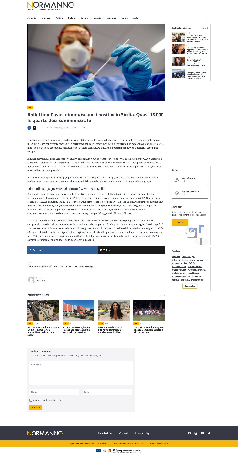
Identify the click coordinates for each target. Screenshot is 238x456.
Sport (124, 17)
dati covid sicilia (71, 266)
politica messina (180, 273)
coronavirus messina (181, 276)
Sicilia (136, 17)
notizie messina (179, 270)
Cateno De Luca (196, 266)
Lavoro (84, 17)
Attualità (31, 17)
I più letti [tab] (204, 28)
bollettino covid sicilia (36, 266)
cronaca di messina (197, 270)
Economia (111, 17)
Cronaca (45, 17)
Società (97, 17)
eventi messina (197, 260)
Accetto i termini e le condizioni (47, 400)
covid (49, 266)
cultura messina (179, 266)
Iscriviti (180, 222)
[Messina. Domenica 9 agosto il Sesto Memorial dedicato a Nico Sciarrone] (149, 310)
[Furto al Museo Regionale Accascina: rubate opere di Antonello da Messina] (79, 310)
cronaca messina (180, 263)
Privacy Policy (142, 433)
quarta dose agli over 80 (82, 228)
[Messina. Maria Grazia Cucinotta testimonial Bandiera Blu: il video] (114, 310)
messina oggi (188, 257)
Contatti (123, 433)
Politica (59, 17)
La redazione (105, 433)
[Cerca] (206, 18)
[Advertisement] (190, 125)
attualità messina (180, 260)
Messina (176, 257)
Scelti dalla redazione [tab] (181, 28)
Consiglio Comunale (181, 280)
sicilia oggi (89, 266)
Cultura (71, 17)
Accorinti (197, 276)
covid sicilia (58, 266)
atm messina (198, 280)
